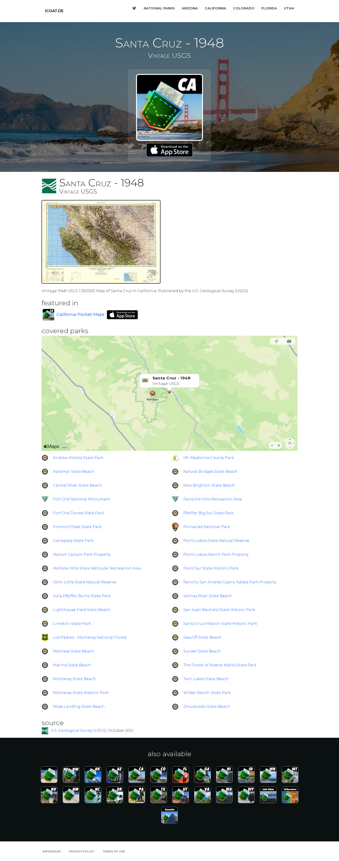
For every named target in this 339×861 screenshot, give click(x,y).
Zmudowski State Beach (206, 706)
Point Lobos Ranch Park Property (215, 554)
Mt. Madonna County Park (208, 457)
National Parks (159, 8)
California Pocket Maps (80, 314)
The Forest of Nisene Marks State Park (219, 665)
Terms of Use (113, 851)
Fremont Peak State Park (77, 527)
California (215, 8)
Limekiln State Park (72, 623)
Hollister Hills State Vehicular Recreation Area (97, 568)
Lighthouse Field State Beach (81, 610)
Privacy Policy (81, 851)
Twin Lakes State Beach (206, 679)
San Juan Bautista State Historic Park (219, 610)
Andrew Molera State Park (78, 457)
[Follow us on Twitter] (134, 8)
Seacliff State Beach (202, 637)
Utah (289, 8)
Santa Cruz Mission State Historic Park (220, 623)
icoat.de (54, 11)
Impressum (51, 851)
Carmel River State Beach (77, 485)
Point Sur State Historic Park (210, 568)
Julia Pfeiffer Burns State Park (82, 596)
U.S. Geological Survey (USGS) (79, 731)
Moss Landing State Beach (79, 706)
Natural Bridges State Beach (210, 471)
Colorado (243, 8)
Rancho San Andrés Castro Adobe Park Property (229, 582)
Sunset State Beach (202, 651)
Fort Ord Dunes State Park (78, 513)
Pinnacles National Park (206, 527)
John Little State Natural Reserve (84, 582)
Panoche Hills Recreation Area (212, 499)
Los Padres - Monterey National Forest (90, 637)
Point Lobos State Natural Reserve (216, 540)
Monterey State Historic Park (81, 693)
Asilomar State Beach (73, 471)
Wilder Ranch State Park (207, 693)
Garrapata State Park (73, 540)
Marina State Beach (72, 665)
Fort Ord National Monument (81, 499)
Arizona (190, 8)
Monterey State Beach (74, 679)
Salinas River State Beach (207, 596)
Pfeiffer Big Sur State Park (208, 513)
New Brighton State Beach (209, 485)
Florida (269, 8)
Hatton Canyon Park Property (81, 554)
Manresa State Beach (73, 651)
